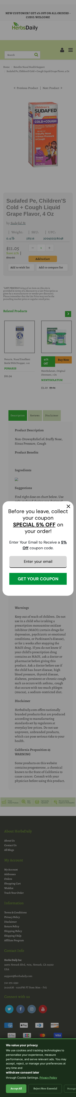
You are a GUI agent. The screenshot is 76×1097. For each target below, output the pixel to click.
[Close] (68, 506)
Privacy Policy (48, 1077)
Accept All (16, 1088)
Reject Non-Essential (45, 1088)
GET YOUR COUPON (38, 579)
